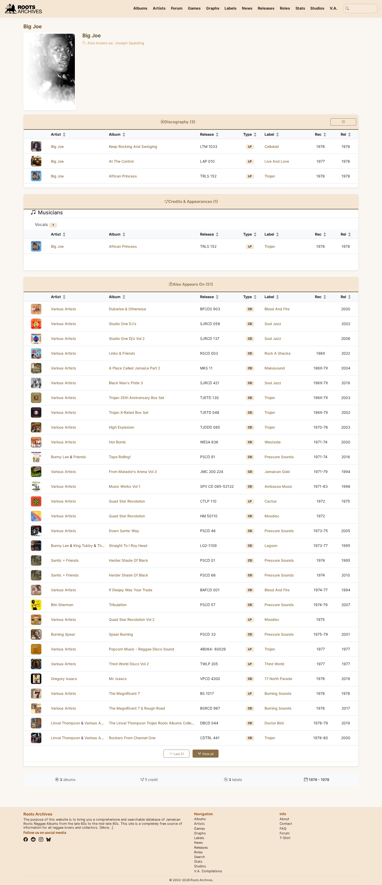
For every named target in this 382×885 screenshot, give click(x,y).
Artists (159, 8)
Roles (285, 8)
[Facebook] (25, 839)
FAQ (283, 829)
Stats (300, 8)
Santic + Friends (65, 560)
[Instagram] (41, 839)
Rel (346, 134)
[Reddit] (33, 839)
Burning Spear (63, 634)
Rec (320, 134)
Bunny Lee (60, 457)
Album (117, 134)
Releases (266, 8)
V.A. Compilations (208, 871)
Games (194, 8)
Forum (176, 8)
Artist (58, 134)
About (284, 819)
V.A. (333, 8)
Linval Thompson (65, 723)
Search (199, 857)
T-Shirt (285, 838)
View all (207, 754)
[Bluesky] (48, 839)
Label (272, 134)
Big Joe (57, 146)
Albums (140, 8)
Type (250, 134)
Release (209, 134)
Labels (230, 8)
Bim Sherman (62, 604)
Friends (79, 457)
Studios (317, 8)
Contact (286, 824)
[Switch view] (343, 122)
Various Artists (63, 309)
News (247, 8)
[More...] (106, 827)
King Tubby (83, 545)
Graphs (212, 8)
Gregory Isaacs (64, 678)
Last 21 (178, 754)
